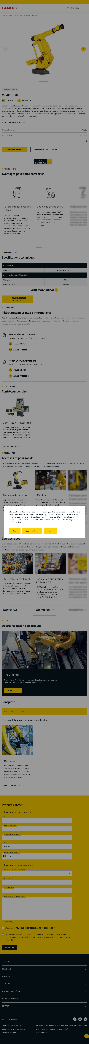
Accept (50, 531)
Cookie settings (32, 531)
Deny (15, 531)
